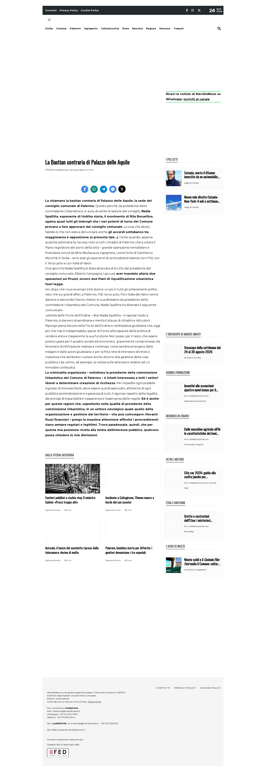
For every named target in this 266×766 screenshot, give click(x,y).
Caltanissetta (110, 28)
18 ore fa (57, 560)
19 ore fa (117, 560)
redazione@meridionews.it (66, 711)
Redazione (63, 169)
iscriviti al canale (196, 99)
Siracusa (164, 28)
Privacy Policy (69, 10)
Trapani (179, 28)
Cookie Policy (90, 10)
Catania (61, 28)
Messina (137, 28)
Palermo (75, 28)
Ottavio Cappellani (196, 569)
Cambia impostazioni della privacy (65, 739)
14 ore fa (57, 510)
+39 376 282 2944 (66, 717)
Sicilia (49, 28)
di (185, 357)
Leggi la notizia (191, 183)
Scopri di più (94, 701)
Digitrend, (49, 510)
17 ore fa (117, 510)
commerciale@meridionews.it (83, 723)
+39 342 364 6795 (68, 714)
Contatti (51, 10)
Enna (125, 28)
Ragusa (151, 28)
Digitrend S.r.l (78, 729)
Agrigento (91, 28)
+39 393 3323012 (109, 723)
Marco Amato (194, 357)
